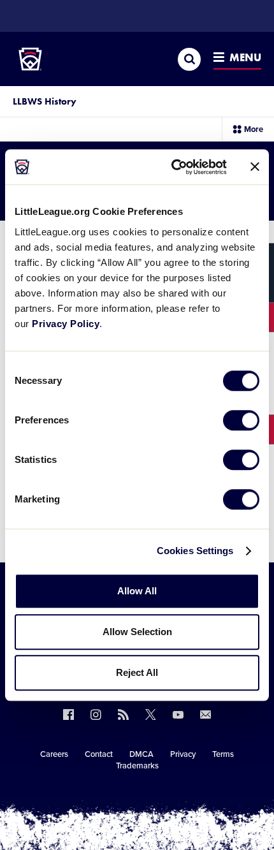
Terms (223, 754)
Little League (181, 798)
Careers (54, 754)
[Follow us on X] (150, 714)
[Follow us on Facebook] (68, 714)
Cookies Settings (195, 550)
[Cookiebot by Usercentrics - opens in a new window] (172, 167)
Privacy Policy (65, 323)
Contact (99, 754)
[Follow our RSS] (123, 714)
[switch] (241, 420)
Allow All (137, 590)
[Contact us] (205, 714)
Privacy (183, 754)
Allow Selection (137, 631)
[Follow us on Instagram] (95, 714)
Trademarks (137, 766)
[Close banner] (254, 167)
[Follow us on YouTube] (178, 714)
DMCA (141, 754)
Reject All (137, 672)
